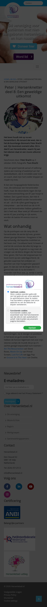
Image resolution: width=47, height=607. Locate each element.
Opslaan (32, 328)
